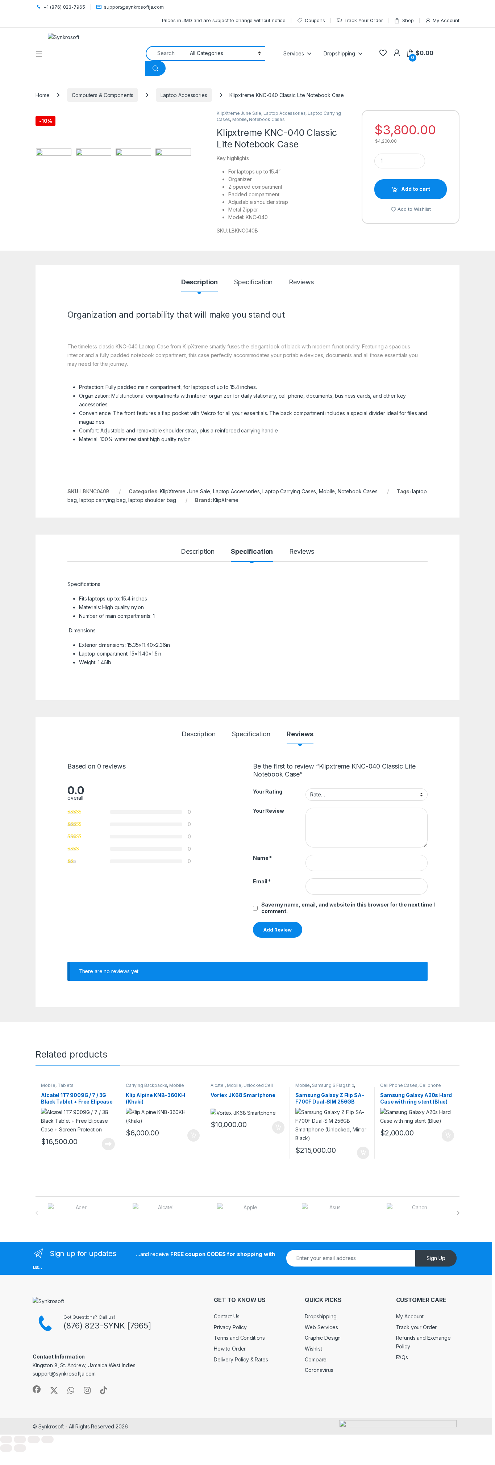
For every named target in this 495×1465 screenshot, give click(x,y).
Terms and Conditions (239, 1338)
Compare (315, 1359)
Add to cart (415, 189)
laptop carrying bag (102, 500)
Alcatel (218, 1085)
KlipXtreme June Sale (239, 113)
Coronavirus (319, 1370)
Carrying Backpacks (146, 1085)
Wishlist (313, 1348)
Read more (108, 1144)
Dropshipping (320, 1316)
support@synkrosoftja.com (134, 7)
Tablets (66, 1085)
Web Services (321, 1327)
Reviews (301, 282)
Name (262, 858)
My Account (446, 20)
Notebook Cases (267, 119)
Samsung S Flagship (333, 1085)
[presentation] (457, 1212)
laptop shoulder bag (152, 500)
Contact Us (227, 1316)
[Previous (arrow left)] (6, 1448)
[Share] (34, 1439)
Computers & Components (102, 95)
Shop (407, 20)
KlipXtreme (226, 500)
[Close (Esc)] (47, 1439)
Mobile (239, 119)
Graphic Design (323, 1338)
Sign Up (436, 1258)
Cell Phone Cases (398, 1085)
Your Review (268, 811)
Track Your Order (363, 20)
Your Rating (267, 791)
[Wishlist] (383, 53)
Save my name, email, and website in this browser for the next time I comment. (347, 907)
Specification (253, 282)
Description (199, 282)
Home (42, 95)
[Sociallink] (37, 1389)
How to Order (230, 1348)
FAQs (402, 1357)
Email (262, 881)
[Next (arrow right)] (20, 1448)
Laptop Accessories (184, 95)
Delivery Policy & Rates (241, 1359)
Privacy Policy (230, 1327)
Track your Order (416, 1327)
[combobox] (166, 53)
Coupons (315, 20)
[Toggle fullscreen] (20, 1439)
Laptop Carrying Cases (289, 491)
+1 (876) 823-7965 (64, 7)
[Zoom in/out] (6, 1439)
